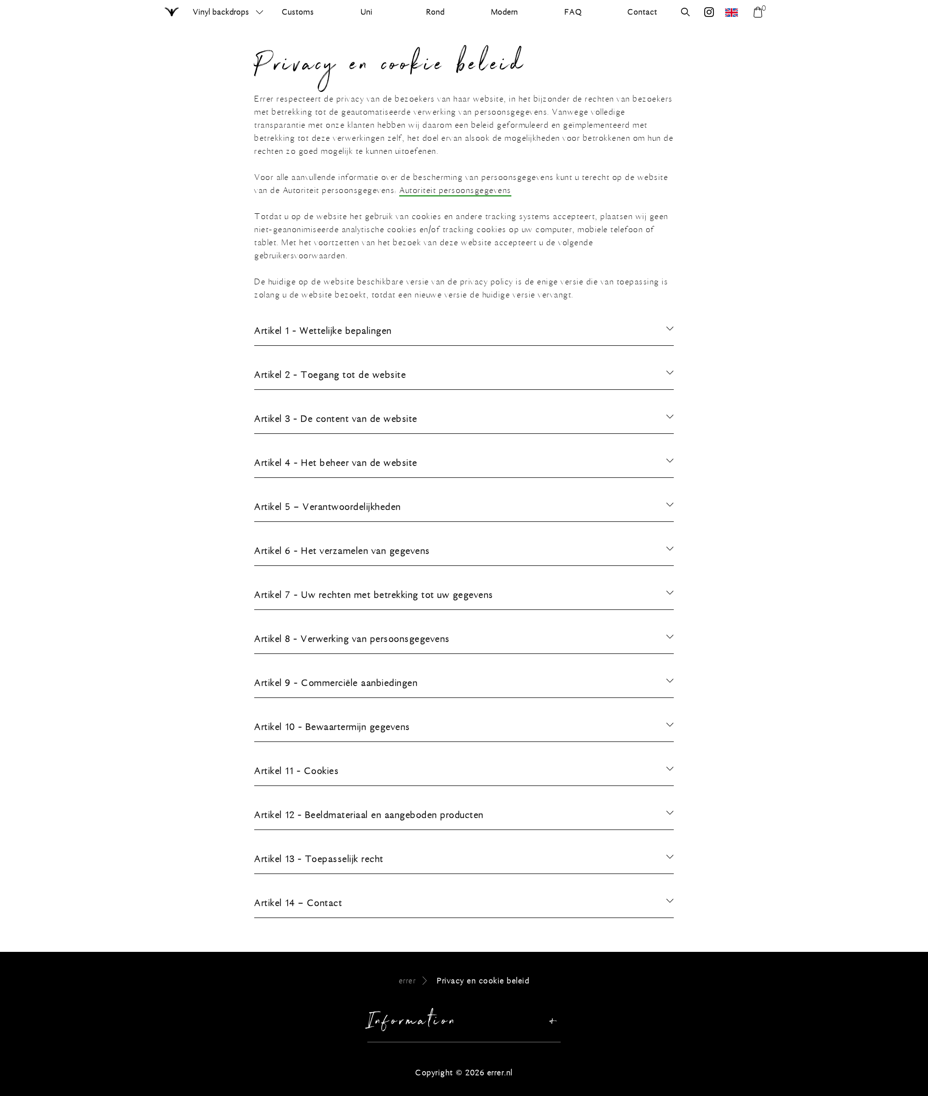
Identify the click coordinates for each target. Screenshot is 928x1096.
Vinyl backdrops (221, 12)
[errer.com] (732, 12)
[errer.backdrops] (709, 13)
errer (407, 981)
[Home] (172, 12)
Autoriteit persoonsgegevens (455, 190)
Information (412, 1023)
